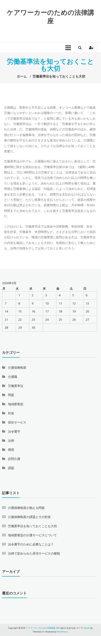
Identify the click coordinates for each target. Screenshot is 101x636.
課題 (11, 468)
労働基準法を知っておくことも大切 (32, 526)
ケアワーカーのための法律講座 (50, 16)
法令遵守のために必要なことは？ (31, 544)
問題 (11, 395)
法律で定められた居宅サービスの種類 (34, 553)
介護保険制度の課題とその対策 (29, 517)
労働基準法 (15, 386)
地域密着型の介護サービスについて (32, 535)
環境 (11, 450)
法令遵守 (14, 431)
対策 (11, 413)
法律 (11, 440)
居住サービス (17, 422)
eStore (87, 627)
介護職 (12, 377)
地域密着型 (15, 404)
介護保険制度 (17, 367)
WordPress (62, 631)
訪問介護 (14, 459)
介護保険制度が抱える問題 (26, 508)
